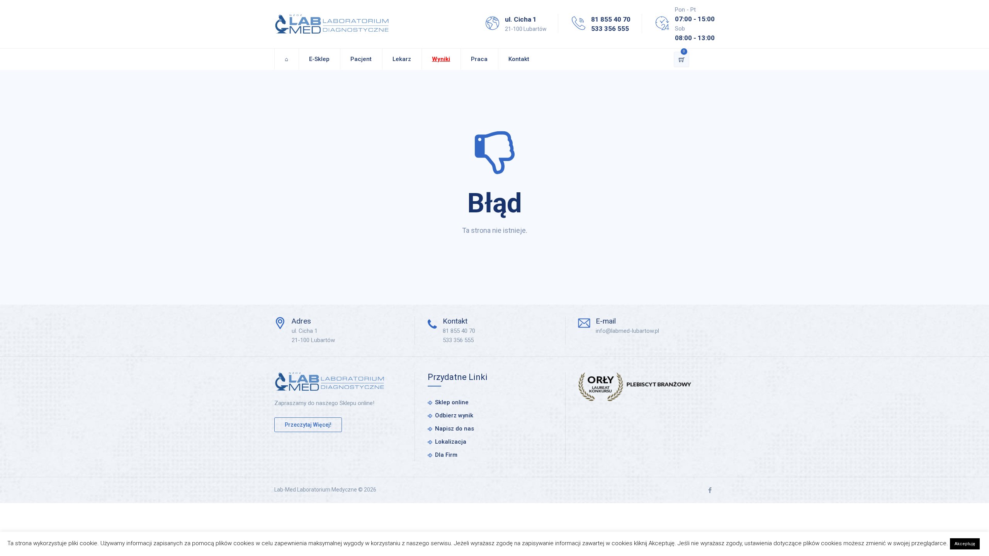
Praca (479, 59)
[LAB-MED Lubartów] (331, 24)
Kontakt (518, 59)
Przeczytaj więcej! (308, 425)
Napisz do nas (454, 428)
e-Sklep (319, 59)
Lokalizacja (450, 441)
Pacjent (361, 59)
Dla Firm (446, 454)
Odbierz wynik (454, 415)
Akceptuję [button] (965, 543)
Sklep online (452, 402)
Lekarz (402, 59)
